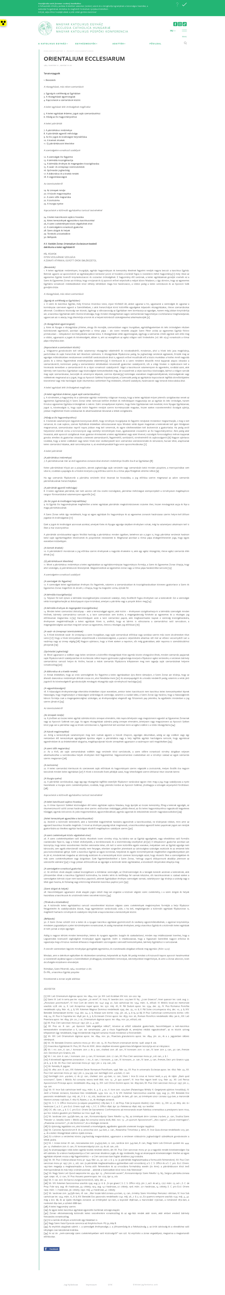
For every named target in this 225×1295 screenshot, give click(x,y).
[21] (118, 678)
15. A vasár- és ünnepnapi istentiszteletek (64, 166)
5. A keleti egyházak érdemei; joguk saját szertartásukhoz (72, 113)
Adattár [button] (118, 43)
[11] (71, 517)
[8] (151, 460)
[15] (74, 617)
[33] (126, 881)
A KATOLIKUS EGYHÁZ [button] (52, 43)
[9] (157, 470)
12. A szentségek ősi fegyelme (58, 156)
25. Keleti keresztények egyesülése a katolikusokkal (69, 220)
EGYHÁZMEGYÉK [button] (85, 43)
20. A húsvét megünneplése (57, 193)
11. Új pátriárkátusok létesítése (59, 143)
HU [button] (172, 30)
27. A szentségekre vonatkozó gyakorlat (63, 227)
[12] (52, 554)
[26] (65, 758)
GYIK (110, 1284)
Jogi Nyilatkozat (71, 1284)
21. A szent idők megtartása (57, 197)
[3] (106, 360)
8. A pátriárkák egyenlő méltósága (61, 133)
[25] (170, 741)
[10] (93, 494)
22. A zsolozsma (52, 200)
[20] (60, 664)
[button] (177, 4)
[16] (137, 624)
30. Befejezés (50, 237)
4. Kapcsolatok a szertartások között (62, 100)
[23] (62, 701)
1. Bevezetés (50, 80)
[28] (46, 788)
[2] (148, 317)
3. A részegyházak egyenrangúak (59, 96)
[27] (81, 771)
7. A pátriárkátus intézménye (58, 130)
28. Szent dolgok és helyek (57, 230)
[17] (52, 637)
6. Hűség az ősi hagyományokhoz (60, 116)
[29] (179, 811)
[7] (145, 444)
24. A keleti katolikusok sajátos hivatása (64, 217)
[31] (148, 841)
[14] (149, 601)
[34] (109, 895)
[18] (78, 641)
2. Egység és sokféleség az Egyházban (62, 93)
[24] (173, 724)
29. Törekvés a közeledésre (57, 233)
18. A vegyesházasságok (55, 176)
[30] (130, 828)
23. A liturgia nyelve (53, 203)
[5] (67, 400)
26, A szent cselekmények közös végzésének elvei (68, 223)
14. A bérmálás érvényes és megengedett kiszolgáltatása (71, 163)
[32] (66, 861)
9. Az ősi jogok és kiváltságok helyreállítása (65, 136)
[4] (122, 374)
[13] (170, 567)
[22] (139, 681)
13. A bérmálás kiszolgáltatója (58, 160)
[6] (169, 437)
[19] (56, 644)
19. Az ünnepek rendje (54, 190)
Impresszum (91, 1284)
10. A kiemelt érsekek (54, 140)
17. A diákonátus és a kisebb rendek (61, 173)
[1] (173, 273)
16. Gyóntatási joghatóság (57, 170)
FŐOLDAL (155, 43)
